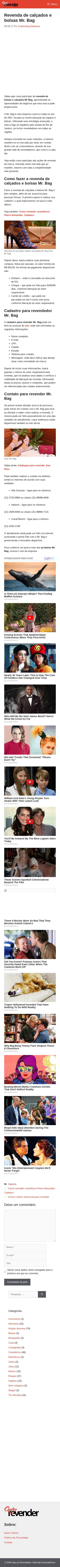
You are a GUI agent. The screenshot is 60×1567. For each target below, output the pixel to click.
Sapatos (12, 1184)
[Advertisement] (30, 63)
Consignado (14, 1347)
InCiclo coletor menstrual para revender (28, 1197)
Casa (11, 1342)
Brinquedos (14, 1338)
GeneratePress (48, 1562)
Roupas (12, 1376)
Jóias (11, 1366)
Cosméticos (14, 1352)
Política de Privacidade (16, 1537)
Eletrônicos (14, 1357)
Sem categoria (15, 1385)
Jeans (11, 1361)
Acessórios (14, 1319)
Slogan (11, 1390)
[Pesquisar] (42, 1294)
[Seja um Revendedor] (10, 4)
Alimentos (13, 1323)
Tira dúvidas (14, 1395)
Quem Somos (11, 1533)
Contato (8, 1542)
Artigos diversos (16, 1328)
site (27, 325)
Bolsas (11, 1333)
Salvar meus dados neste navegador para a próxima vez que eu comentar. (30, 1272)
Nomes (12, 1371)
